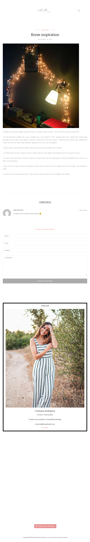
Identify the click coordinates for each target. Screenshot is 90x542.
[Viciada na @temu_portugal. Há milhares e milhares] (65, 511)
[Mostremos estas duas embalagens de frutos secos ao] (25, 511)
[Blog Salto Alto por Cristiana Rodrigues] (44, 10)
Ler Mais (45, 427)
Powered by (60, 537)
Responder (83, 210)
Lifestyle (45, 30)
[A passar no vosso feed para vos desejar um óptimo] (25, 466)
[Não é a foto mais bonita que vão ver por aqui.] (25, 488)
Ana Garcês (18, 210)
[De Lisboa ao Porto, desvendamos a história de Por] (65, 466)
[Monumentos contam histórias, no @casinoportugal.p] (65, 488)
